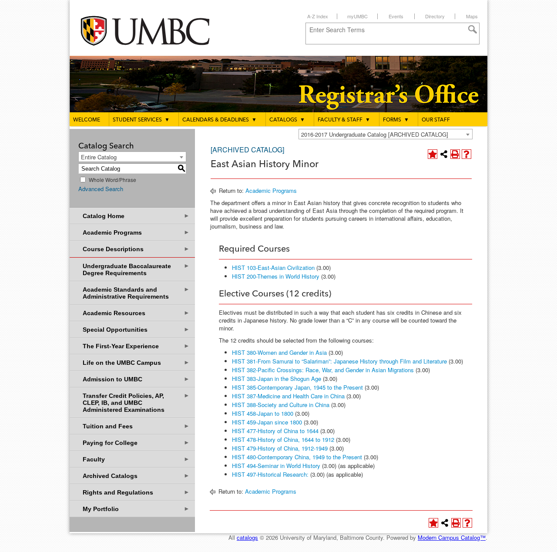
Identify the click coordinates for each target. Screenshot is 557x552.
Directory (435, 16)
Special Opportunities (136, 329)
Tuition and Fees (136, 426)
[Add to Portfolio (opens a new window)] (432, 154)
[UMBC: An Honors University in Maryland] (153, 30)
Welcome (86, 120)
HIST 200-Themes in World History (275, 276)
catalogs (247, 537)
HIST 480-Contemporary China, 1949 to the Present (297, 457)
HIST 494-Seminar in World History (276, 465)
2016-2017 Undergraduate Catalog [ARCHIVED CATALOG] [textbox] (374, 134)
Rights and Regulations (136, 492)
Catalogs (287, 120)
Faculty (136, 459)
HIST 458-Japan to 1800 (262, 413)
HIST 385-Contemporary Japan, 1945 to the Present (297, 387)
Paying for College (136, 442)
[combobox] (386, 134)
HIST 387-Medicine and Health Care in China (288, 396)
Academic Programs (136, 232)
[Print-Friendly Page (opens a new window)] (455, 154)
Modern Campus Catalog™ (452, 537)
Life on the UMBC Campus (136, 362)
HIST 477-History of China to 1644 (275, 431)
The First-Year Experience (136, 346)
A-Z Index (317, 16)
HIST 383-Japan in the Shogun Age (276, 378)
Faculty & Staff (344, 120)
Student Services (141, 120)
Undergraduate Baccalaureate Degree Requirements (136, 269)
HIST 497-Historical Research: (270, 474)
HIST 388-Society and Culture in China (280, 405)
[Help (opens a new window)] (466, 154)
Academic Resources (136, 312)
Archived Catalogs (136, 475)
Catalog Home (136, 215)
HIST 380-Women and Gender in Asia (279, 352)
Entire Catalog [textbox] (99, 157)
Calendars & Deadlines (219, 120)
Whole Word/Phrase (112, 179)
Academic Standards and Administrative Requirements (136, 293)
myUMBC (357, 16)
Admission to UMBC (136, 379)
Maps (472, 16)
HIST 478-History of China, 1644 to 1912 (283, 439)
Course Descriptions (136, 248)
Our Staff (436, 120)
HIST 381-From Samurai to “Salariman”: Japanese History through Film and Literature (339, 361)
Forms (396, 120)
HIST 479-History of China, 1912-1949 (280, 448)
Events (396, 16)
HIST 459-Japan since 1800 (267, 422)
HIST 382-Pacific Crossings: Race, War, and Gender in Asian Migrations (323, 370)
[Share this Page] (444, 154)
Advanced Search (100, 189)
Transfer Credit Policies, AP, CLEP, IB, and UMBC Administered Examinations (136, 402)
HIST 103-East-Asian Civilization (273, 267)
